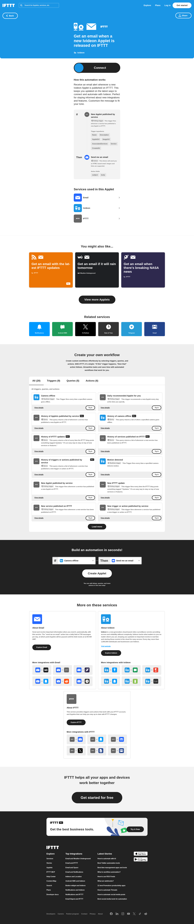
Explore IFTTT (76, 722)
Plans (157, 5)
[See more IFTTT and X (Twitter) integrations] (76, 750)
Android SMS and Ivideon (75, 881)
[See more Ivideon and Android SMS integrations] (131, 670)
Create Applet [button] (97, 573)
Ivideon (104, 632)
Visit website (106, 646)
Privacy (92, 914)
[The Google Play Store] (141, 859)
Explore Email (41, 647)
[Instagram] (123, 914)
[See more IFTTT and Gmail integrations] (117, 750)
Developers (50, 914)
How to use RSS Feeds (106, 876)
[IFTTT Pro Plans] (82, 416)
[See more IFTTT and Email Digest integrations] (117, 739)
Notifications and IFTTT (74, 894)
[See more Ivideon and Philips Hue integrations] (151, 681)
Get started (182, 5)
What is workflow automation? (109, 872)
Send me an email (99, 157)
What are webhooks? (106, 881)
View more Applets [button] (97, 299)
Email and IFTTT (71, 863)
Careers (61, 914)
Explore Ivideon (111, 653)
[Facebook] (111, 914)
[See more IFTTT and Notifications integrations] (96, 739)
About (100, 914)
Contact (84, 914)
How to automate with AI (107, 858)
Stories (49, 863)
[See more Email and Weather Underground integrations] (41, 670)
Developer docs (52, 894)
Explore (147, 5)
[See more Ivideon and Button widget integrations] (151, 670)
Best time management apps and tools (112, 867)
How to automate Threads (107, 890)
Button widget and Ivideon (75, 885)
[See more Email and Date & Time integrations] (83, 681)
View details (38, 408)
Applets (49, 867)
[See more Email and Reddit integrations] (62, 681)
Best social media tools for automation (112, 899)
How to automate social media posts (111, 894)
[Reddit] (146, 914)
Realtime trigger (48, 399)
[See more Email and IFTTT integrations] (62, 670)
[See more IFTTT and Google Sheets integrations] (96, 750)
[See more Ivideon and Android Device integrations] (131, 681)
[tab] (36, 381)
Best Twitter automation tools (109, 863)
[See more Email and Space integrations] (83, 670)
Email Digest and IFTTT (74, 899)
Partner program (72, 914)
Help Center (51, 876)
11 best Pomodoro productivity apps (111, 885)
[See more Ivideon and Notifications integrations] (110, 681)
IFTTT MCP (50, 872)
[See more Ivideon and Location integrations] (110, 670)
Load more (97, 527)
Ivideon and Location (73, 876)
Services (49, 858)
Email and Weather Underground (78, 858)
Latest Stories (105, 853)
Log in (167, 5)
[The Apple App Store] (141, 854)
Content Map (51, 881)
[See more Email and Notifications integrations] (41, 681)
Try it (90, 408)
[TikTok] (140, 914)
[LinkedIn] (117, 914)
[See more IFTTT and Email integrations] (76, 739)
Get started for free (97, 798)
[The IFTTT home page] (9, 5)
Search (49, 885)
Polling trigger (115, 399)
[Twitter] (134, 914)
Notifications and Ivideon (75, 890)
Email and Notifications (74, 872)
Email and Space (71, 867)
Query (45, 419)
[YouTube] (128, 914)
